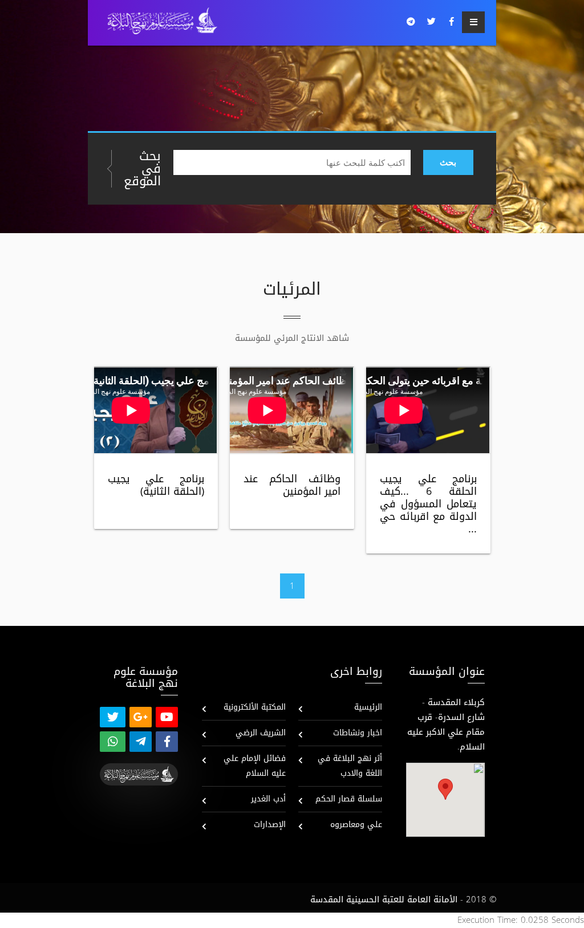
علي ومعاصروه (356, 824)
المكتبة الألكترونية (255, 707)
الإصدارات (270, 824)
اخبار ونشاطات (357, 732)
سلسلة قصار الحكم (348, 799)
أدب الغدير (268, 799)
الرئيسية (368, 707)
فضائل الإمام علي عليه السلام (255, 766)
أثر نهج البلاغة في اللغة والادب (350, 766)
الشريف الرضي (261, 732)
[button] (445, 789)
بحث (448, 162)
